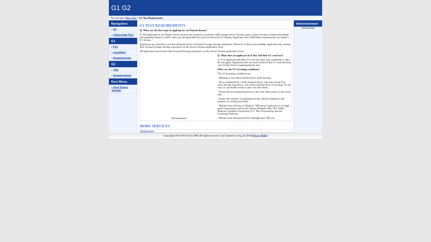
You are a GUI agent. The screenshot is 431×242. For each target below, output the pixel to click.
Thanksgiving (147, 131)
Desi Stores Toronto (119, 89)
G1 (115, 29)
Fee (115, 46)
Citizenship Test (123, 35)
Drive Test (130, 18)
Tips (116, 69)
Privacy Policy (260, 135)
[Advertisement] (177, 85)
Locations (119, 52)
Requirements (122, 58)
